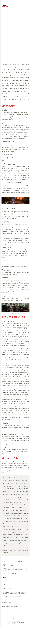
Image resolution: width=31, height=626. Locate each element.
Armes (8, 36)
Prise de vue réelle (7, 588)
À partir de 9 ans (6, 29)
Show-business (6, 42)
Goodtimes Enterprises (18, 569)
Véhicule (21, 42)
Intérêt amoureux (12, 39)
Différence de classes (18, 38)
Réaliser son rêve (6, 594)
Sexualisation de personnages (16, 41)
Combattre (18, 36)
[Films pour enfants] (5, 7)
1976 (7, 32)
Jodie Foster (11, 582)
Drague (4, 39)
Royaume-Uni (6, 574)
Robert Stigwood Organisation (20, 570)
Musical (14, 45)
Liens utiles (18, 621)
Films (11, 621)
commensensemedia (23, 549)
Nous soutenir (23, 623)
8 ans (18, 33)
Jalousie (20, 39)
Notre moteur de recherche (16, 622)
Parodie (20, 45)
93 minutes (9, 35)
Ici (25, 550)
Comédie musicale (17, 592)
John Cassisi (17, 582)
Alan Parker (14, 574)
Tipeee (18, 606)
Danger (9, 38)
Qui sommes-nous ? (11, 623)
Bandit (13, 36)
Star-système (15, 42)
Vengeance (5, 44)
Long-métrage (20, 561)
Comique (9, 45)
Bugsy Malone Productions (8, 569)
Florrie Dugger (6, 582)
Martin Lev (22, 582)
